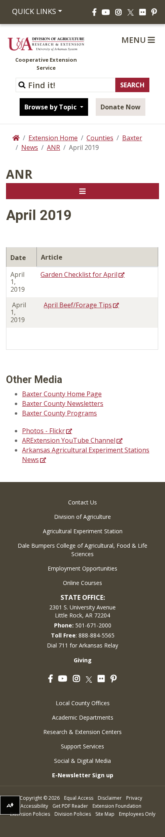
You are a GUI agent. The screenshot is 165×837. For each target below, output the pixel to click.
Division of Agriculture (82, 516)
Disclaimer (110, 798)
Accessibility (34, 806)
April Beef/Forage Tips (78, 305)
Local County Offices (83, 703)
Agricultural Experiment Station (83, 531)
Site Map (105, 814)
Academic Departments (82, 717)
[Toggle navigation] (82, 191)
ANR (53, 147)
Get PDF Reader (70, 806)
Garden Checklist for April (78, 274)
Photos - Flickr (43, 430)
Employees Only (137, 814)
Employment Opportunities (82, 568)
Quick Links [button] (34, 11)
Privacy (134, 798)
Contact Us (82, 502)
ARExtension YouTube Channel (68, 440)
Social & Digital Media (82, 760)
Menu (134, 39)
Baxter (132, 137)
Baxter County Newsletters (62, 403)
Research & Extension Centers (82, 732)
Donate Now (121, 107)
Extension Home (53, 137)
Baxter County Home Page (62, 393)
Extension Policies (30, 814)
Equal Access (78, 798)
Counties (100, 137)
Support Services (82, 746)
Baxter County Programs (59, 413)
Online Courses (82, 583)
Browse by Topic (51, 107)
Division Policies (72, 814)
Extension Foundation (117, 806)
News (29, 147)
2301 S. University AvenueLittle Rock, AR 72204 (82, 611)
